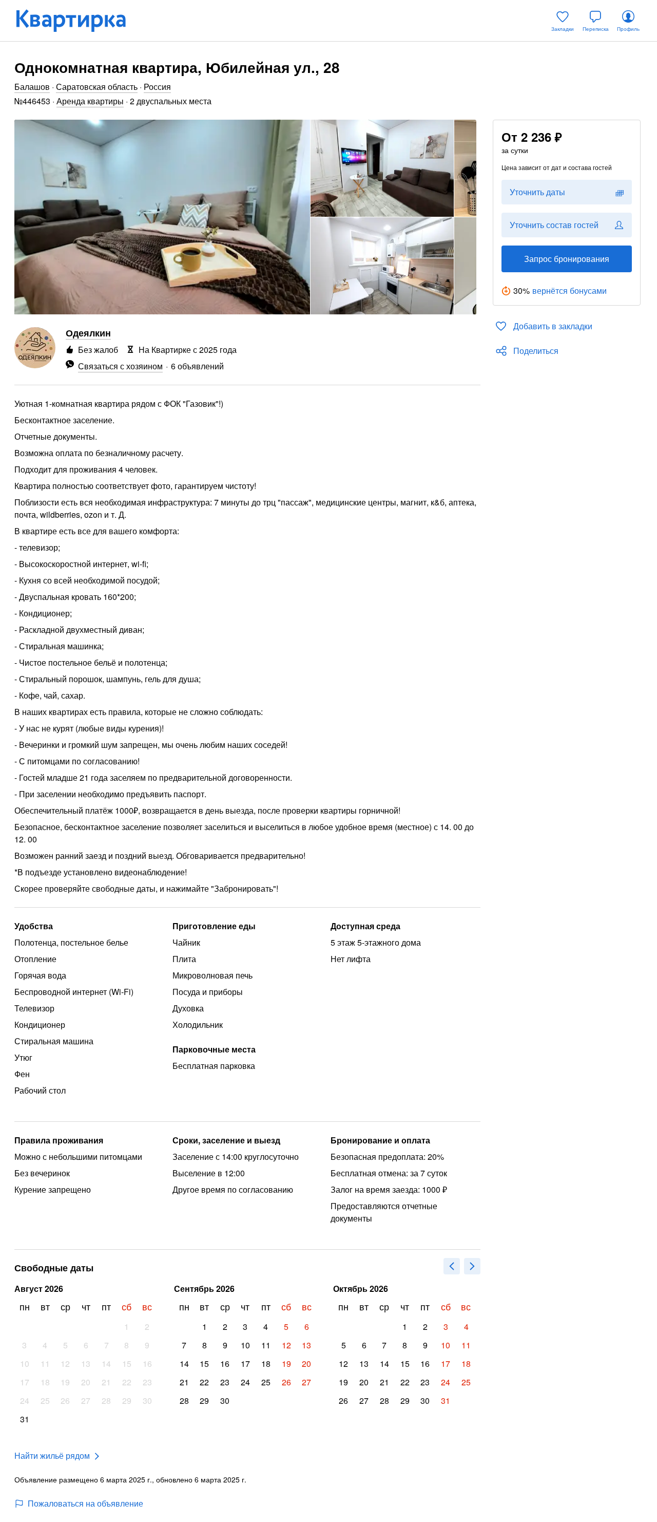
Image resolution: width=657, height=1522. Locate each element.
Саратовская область (97, 86)
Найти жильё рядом (52, 1455)
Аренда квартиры (90, 101)
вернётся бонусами (569, 290)
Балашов (32, 86)
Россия (157, 86)
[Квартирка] (78, 20)
